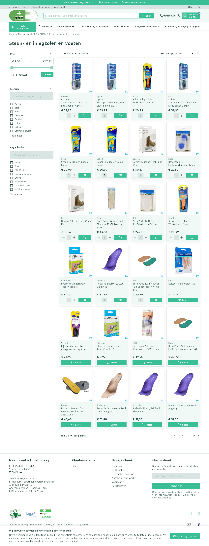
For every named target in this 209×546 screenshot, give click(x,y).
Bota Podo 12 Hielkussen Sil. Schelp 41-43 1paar (146, 222)
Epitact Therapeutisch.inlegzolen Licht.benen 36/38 (182, 102)
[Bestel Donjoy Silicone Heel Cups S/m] (156, 175)
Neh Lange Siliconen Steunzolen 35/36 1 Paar (146, 347)
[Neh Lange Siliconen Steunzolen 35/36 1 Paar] (147, 323)
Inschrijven (176, 485)
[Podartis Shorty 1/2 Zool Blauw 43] (147, 385)
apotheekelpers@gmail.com (39, 481)
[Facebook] (192, 513)
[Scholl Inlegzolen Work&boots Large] (147, 76)
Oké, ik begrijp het (185, 536)
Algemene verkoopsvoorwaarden (26, 524)
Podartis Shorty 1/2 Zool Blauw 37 (182, 407)
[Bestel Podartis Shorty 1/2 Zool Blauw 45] (120, 300)
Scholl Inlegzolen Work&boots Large (143, 101)
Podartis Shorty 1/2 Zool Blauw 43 (146, 410)
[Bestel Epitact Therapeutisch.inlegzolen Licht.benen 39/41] (120, 115)
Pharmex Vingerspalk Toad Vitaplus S (109, 347)
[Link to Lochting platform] (199, 524)
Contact (25, 6)
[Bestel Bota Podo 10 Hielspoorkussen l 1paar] (192, 175)
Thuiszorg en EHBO (66, 26)
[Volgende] (198, 435)
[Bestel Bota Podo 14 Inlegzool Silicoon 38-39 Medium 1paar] (120, 237)
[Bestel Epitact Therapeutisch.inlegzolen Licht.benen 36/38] (192, 115)
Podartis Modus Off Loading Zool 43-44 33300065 (72, 411)
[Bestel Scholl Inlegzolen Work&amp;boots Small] (192, 237)
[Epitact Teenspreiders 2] (183, 260)
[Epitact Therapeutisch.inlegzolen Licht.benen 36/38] (183, 76)
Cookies (69, 524)
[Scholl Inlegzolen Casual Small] (111, 139)
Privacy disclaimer (54, 524)
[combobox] (91, 15)
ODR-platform (82, 524)
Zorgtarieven (119, 485)
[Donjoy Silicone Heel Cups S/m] (147, 139)
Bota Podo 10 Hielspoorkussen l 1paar (181, 163)
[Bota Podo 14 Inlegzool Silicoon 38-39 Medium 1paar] (111, 198)
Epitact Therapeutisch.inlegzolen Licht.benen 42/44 (75, 102)
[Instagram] (198, 513)
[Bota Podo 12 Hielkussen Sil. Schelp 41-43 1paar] (147, 198)
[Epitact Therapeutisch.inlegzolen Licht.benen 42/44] (76, 76)
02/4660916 (27, 478)
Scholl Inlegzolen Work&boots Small (178, 222)
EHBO (43, 34)
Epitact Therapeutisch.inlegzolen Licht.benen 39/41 (111, 102)
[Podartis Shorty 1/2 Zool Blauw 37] (183, 385)
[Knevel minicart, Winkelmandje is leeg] (184, 15)
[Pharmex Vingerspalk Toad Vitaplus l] (76, 260)
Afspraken (14, 6)
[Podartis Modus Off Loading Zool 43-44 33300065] (76, 385)
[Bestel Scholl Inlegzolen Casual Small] (120, 175)
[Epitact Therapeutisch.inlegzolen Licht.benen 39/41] (111, 76)
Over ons (117, 465)
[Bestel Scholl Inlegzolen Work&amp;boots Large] (156, 115)
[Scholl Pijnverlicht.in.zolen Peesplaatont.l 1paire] (76, 323)
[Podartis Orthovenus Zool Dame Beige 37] (111, 385)
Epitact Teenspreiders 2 (181, 283)
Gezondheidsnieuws (41, 6)
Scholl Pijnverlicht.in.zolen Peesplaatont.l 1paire (73, 346)
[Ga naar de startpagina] (23, 15)
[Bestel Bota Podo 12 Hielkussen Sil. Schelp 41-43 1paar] (156, 237)
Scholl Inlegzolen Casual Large (74, 163)
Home (12, 34)
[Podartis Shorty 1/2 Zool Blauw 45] (111, 260)
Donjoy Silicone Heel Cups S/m (147, 163)
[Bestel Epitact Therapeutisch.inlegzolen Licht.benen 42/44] (84, 115)
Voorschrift (59, 6)
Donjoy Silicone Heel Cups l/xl (76, 222)
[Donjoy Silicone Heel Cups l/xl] (76, 198)
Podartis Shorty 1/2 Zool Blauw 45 (110, 285)
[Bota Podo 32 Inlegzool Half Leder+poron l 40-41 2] (183, 323)
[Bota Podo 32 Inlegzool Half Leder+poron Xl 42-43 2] (147, 260)
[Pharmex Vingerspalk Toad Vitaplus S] (111, 323)
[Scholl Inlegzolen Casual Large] (76, 139)
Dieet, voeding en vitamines (94, 26)
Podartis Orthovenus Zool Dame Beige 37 (111, 410)
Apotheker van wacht (124, 477)
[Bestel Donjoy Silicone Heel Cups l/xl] (84, 237)
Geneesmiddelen (121, 26)
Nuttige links (119, 469)
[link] (175, 435)
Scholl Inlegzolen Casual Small (110, 163)
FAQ (74, 465)
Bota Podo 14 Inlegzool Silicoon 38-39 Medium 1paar (110, 224)
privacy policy (164, 497)
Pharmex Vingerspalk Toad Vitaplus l (73, 285)
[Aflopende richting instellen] (198, 53)
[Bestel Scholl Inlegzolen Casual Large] (84, 175)
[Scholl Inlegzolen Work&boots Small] (183, 198)
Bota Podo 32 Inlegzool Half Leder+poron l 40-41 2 (182, 349)
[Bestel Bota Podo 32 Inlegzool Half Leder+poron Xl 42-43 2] (156, 300)
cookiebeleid (71, 541)
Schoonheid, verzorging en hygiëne (182, 26)
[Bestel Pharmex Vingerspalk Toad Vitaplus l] (84, 300)
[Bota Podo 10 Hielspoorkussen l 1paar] (183, 139)
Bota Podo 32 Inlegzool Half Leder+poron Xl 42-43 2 (146, 286)
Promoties (47, 26)
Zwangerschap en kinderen (147, 26)
